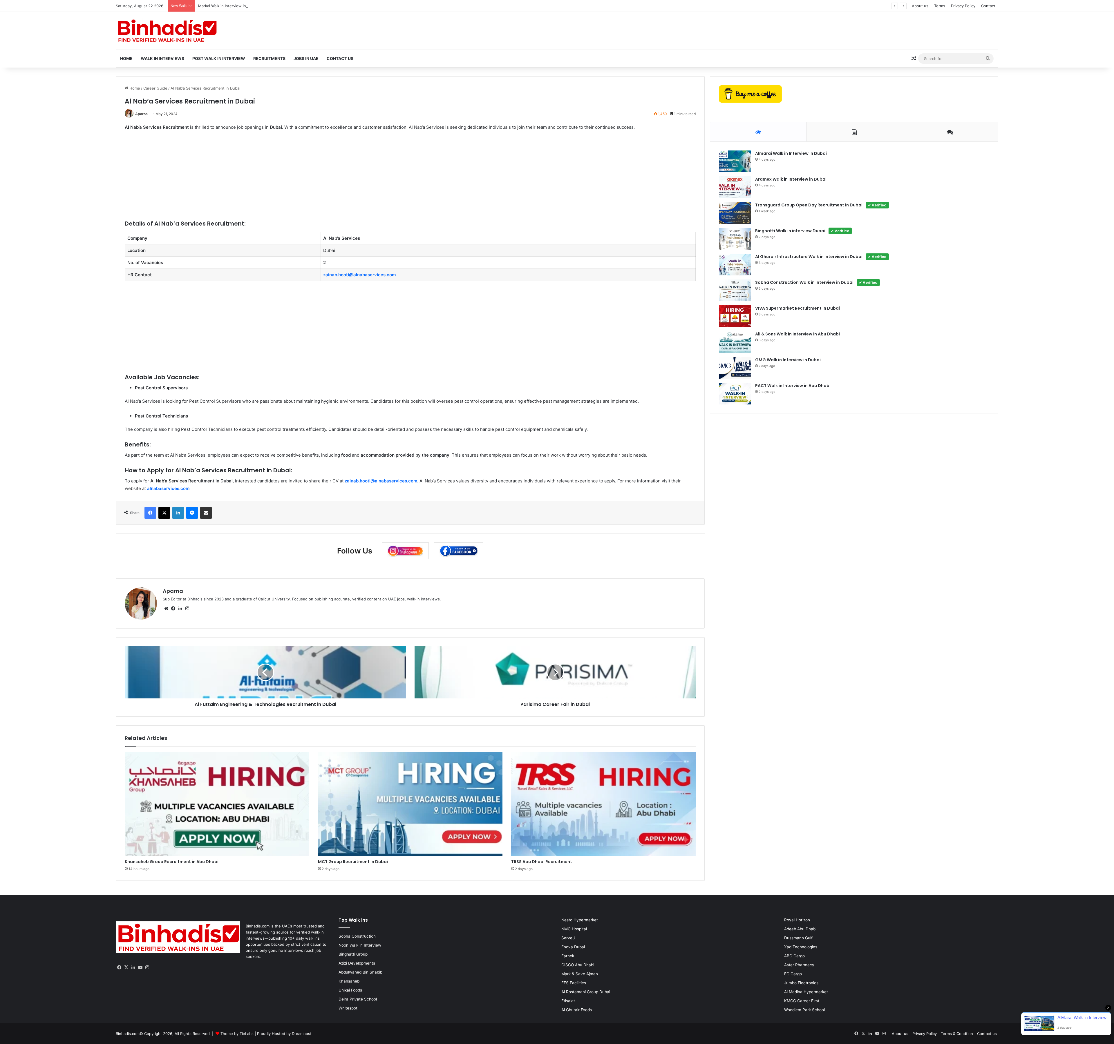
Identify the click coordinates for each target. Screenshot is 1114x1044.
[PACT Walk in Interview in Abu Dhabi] (735, 393)
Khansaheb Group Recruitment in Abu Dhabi (171, 862)
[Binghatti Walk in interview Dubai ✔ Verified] (735, 239)
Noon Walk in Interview (360, 945)
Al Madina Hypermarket (806, 991)
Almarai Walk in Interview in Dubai (791, 153)
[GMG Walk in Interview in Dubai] (735, 368)
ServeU (568, 938)
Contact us (987, 1033)
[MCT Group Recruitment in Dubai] (410, 804)
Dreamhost (302, 1033)
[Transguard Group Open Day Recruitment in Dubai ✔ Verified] (735, 213)
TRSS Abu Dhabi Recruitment (541, 862)
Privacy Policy (963, 5)
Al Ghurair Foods (576, 1009)
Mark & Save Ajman (579, 974)
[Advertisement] (299, 178)
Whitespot (348, 1008)
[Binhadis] (166, 31)
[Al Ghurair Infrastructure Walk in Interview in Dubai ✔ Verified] (735, 264)
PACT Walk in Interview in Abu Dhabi (793, 385)
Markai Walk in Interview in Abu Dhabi (232, 5)
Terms (939, 5)
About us (920, 5)
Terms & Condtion (957, 1033)
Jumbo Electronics (801, 983)
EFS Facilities (573, 983)
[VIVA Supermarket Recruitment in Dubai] (735, 316)
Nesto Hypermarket (579, 920)
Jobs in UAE (306, 58)
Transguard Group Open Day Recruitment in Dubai (821, 205)
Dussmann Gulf (798, 938)
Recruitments (269, 58)
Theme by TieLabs (237, 1033)
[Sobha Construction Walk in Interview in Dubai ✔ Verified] (735, 290)
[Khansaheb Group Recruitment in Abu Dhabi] (217, 804)
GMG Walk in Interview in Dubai (788, 360)
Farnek (567, 956)
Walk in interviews (162, 58)
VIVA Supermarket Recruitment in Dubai (797, 308)
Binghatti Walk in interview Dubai (802, 231)
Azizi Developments (357, 963)
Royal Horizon (797, 920)
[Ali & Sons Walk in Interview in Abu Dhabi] (735, 342)
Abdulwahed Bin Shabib (360, 972)
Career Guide (155, 88)
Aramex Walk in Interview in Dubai (791, 179)
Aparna (141, 114)
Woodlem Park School (804, 1009)
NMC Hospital (574, 929)
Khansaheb (349, 981)
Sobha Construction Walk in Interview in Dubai (816, 282)
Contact (988, 5)
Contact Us (340, 58)
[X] (126, 967)
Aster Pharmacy (799, 965)
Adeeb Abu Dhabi (800, 929)
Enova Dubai (573, 947)
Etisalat (568, 1000)
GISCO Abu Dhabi (577, 965)
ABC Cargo (794, 956)
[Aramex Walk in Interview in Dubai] (735, 187)
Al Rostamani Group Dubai (585, 991)
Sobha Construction (357, 936)
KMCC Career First (801, 1000)
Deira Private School (358, 999)
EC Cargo (793, 974)
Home (126, 58)
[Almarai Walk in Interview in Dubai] (735, 161)
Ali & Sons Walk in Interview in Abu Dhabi (797, 334)
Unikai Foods (350, 990)
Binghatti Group (353, 954)
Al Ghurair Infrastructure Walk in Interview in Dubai (821, 256)
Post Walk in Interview (218, 58)
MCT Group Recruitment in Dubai (353, 862)
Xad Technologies (800, 947)
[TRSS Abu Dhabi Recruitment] (603, 804)
